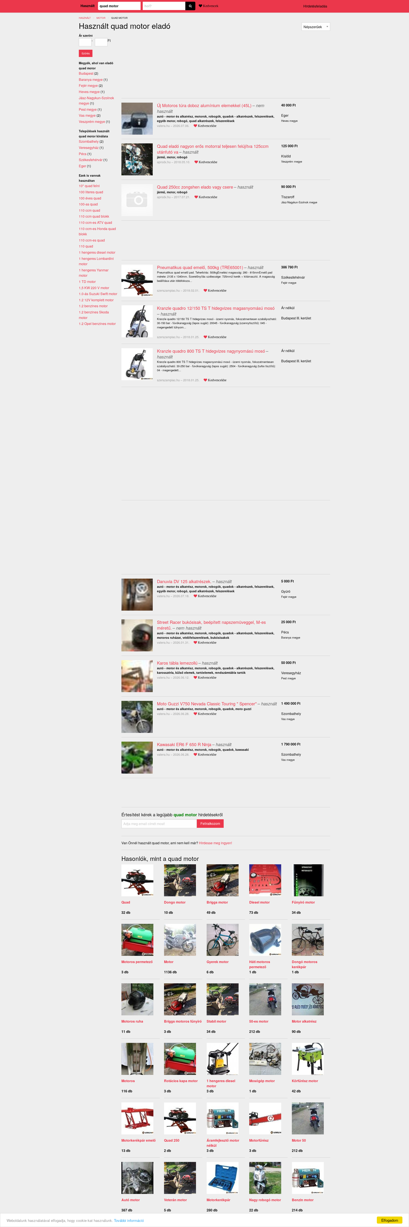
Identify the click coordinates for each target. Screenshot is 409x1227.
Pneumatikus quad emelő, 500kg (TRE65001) (200, 267)
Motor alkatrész (304, 1021)
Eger (284, 115)
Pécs (285, 632)
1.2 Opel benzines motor (97, 323)
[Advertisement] (157, 63)
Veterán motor (175, 1199)
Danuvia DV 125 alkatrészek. (184, 581)
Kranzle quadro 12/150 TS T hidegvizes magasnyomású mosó (216, 308)
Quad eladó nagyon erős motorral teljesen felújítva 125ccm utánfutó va (213, 149)
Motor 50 (299, 1140)
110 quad (86, 246)
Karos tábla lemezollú (177, 663)
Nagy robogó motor (265, 1199)
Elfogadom (389, 1220)
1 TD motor (87, 281)
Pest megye (88, 109)
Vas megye (87, 115)
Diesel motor (259, 902)
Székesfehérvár (293, 277)
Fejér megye (88, 85)
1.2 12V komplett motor (96, 299)
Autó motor (130, 1199)
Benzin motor (303, 1199)
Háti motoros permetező (259, 964)
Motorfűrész (259, 1140)
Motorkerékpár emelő (138, 1140)
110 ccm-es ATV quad (95, 222)
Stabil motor (216, 1021)
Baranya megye (91, 79)
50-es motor (258, 1021)
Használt (88, 5)
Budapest (86, 73)
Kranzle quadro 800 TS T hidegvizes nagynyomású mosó (211, 351)
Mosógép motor (262, 1080)
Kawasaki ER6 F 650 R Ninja (184, 744)
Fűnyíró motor (303, 902)
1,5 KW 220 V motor (94, 287)
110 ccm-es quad (92, 240)
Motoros (128, 1080)
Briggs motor (217, 902)
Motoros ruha (132, 1021)
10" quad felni (89, 185)
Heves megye (89, 91)
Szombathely (291, 713)
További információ (129, 1220)
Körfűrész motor (305, 1080)
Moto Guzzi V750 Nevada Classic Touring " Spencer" (207, 703)
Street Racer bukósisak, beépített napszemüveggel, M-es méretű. (211, 625)
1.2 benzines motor (93, 305)
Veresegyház (291, 672)
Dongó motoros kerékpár (304, 964)
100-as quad (88, 204)
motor (100, 17)
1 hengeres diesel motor (97, 252)
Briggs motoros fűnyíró (183, 1021)
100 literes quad (91, 191)
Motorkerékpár (218, 1199)
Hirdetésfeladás (315, 6)
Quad (125, 902)
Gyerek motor (218, 961)
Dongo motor (175, 902)
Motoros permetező (137, 961)
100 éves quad (90, 198)
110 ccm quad (89, 210)
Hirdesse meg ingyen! (215, 842)
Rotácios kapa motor (181, 1080)
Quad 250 (171, 1140)
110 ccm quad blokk (94, 216)
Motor (168, 961)
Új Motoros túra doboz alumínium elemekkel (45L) (204, 105)
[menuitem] (316, 26)
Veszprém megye (92, 121)
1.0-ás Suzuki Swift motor (98, 293)
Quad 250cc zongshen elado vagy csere (195, 187)
